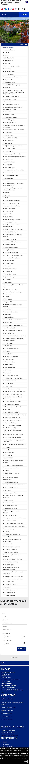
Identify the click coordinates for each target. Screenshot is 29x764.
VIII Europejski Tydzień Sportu (12, 534)
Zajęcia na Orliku (8, 299)
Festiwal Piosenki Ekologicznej (12, 85)
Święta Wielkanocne (9, 50)
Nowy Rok (7, 195)
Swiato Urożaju (8, 322)
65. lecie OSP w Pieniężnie (11, 356)
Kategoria (5, 626)
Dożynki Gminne (8, 409)
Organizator (5, 620)
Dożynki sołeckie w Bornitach (12, 389)
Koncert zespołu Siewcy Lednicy (12, 437)
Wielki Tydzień (8, 346)
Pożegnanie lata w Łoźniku (11, 311)
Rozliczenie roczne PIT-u (10, 515)
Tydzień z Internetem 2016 (11, 487)
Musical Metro (8, 386)
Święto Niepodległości (10, 167)
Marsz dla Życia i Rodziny (10, 584)
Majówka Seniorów (9, 74)
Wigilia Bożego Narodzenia (11, 175)
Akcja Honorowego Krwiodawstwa (13, 146)
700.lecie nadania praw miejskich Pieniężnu (12, 235)
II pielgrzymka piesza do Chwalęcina (13, 576)
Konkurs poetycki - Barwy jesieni (12, 154)
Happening (7, 470)
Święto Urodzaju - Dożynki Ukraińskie (14, 129)
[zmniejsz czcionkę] (20, 9)
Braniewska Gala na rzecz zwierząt (13, 320)
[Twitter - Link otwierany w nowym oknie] (11, 9)
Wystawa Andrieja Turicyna (11, 289)
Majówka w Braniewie (10, 381)
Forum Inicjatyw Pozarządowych (12, 401)
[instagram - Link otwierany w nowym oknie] (15, 9)
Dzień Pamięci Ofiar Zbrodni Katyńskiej (14, 526)
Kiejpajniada (7, 296)
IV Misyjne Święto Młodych (11, 232)
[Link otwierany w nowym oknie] (5, 9)
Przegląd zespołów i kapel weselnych (13, 394)
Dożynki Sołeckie (8, 135)
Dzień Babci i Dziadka (10, 208)
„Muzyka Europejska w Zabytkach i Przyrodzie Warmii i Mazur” (12, 108)
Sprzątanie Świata (9, 317)
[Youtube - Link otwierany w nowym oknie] (13, 9)
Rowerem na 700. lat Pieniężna (12, 242)
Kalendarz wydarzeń (8, 47)
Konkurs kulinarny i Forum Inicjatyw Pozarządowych (13, 293)
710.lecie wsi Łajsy (9, 452)
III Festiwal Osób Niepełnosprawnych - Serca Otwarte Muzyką (13, 339)
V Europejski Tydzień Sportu (11, 375)
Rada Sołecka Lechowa (10, 260)
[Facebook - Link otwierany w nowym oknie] (9, 9)
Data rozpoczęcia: (7, 633)
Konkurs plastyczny (9, 151)
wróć (4, 662)
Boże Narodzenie (8, 178)
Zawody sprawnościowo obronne (13, 76)
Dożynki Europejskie (9, 120)
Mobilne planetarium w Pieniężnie (13, 330)
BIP (2, 692)
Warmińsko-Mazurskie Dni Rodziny (13, 579)
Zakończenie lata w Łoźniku (11, 404)
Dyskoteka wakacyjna (10, 276)
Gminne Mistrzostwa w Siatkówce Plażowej (12, 305)
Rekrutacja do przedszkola (11, 493)
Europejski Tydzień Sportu (11, 247)
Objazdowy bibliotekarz (10, 362)
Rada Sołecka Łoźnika (9, 328)
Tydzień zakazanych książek (11, 468)
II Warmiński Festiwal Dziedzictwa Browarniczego (12, 398)
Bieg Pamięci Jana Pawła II (11, 505)
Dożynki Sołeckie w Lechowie (11, 412)
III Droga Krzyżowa (9, 502)
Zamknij (25, 761)
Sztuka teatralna (8, 159)
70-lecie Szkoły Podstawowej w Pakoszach (11, 555)
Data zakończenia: (7, 640)
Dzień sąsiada (8, 282)
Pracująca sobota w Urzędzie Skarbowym (15, 518)
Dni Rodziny (7, 370)
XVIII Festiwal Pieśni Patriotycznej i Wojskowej (12, 431)
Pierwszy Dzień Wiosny (10, 222)
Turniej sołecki (8, 111)
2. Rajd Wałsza (8, 164)
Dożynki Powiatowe (9, 333)
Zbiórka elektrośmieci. (10, 99)
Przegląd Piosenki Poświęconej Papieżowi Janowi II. (11, 225)
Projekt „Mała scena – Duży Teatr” (13, 417)
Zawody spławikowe (9, 244)
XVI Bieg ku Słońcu (9, 581)
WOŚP (6, 198)
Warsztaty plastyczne (9, 592)
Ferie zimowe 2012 (9, 211)
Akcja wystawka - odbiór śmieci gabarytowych (12, 540)
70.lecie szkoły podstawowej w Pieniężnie (11, 511)
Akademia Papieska (9, 71)
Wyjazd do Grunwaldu (10, 274)
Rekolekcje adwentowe (10, 172)
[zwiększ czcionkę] (24, 9)
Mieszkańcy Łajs (8, 455)
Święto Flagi (7, 68)
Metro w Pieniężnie (9, 263)
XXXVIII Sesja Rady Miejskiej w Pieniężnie (14, 444)
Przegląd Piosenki (9, 58)
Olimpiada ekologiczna (10, 268)
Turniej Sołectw (8, 132)
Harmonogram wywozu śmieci (12, 546)
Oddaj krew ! (7, 87)
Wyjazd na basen (8, 216)
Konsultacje (7, 587)
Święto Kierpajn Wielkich (10, 117)
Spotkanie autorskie (9, 148)
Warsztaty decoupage (9, 595)
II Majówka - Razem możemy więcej (13, 229)
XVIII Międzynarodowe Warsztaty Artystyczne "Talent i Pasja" (12, 426)
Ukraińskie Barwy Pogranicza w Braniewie (12, 474)
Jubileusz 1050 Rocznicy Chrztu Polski (14, 523)
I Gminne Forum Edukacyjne (11, 96)
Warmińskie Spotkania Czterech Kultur (14, 170)
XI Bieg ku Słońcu (8, 250)
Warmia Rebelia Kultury (10, 423)
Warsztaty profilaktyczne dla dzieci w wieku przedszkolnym (13, 184)
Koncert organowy (9, 528)
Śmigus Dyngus (8, 343)
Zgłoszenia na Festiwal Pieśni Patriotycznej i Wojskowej (11, 568)
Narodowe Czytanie (9, 564)
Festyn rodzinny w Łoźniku (11, 562)
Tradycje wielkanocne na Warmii (12, 348)
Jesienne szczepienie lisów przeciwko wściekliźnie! (13, 572)
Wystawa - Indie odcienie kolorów (13, 407)
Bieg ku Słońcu (8, 79)
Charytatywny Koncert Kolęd (11, 203)
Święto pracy (7, 63)
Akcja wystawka (8, 500)
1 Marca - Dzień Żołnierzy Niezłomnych (14, 485)
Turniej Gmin (7, 102)
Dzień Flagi (7, 531)
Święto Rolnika (8, 309)
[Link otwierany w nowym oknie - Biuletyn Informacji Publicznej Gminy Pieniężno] (2, 9)
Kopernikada (7, 372)
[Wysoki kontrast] (18, 9)
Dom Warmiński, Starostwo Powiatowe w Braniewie (14, 126)
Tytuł (4, 613)
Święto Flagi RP (8, 354)
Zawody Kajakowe (9, 114)
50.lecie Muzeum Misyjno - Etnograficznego (10, 478)
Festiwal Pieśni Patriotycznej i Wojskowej (14, 156)
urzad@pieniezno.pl (10, 687)
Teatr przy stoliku (8, 60)
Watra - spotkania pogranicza (11, 122)
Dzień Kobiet (7, 490)
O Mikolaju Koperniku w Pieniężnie (13, 378)
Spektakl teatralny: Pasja (10, 508)
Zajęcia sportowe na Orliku (11, 552)
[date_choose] (24, 636)
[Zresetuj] (22, 9)
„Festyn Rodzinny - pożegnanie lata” (13, 325)
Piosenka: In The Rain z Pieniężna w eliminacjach (13, 496)
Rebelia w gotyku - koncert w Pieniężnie (14, 420)
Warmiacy (7, 351)
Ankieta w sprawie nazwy (10, 589)
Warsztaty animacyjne (10, 239)
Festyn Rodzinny (8, 364)
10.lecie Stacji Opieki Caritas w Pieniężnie (15, 336)
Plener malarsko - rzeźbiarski (11, 104)
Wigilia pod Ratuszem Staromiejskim (13, 434)
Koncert (6, 55)
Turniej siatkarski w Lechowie (12, 258)
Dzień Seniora (8, 143)
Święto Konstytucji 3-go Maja (11, 66)
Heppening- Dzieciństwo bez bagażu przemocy (13, 461)
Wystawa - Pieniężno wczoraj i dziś (13, 255)
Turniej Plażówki (8, 271)
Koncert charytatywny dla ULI (12, 200)
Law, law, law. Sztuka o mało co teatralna (15, 391)
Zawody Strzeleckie (9, 162)
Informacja (7, 447)
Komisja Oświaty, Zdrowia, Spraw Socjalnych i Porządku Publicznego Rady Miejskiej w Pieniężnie (13, 92)
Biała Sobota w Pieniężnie (11, 482)
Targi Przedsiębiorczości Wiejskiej (13, 559)
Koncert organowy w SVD (10, 549)
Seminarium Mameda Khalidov (12, 206)
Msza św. (6, 52)
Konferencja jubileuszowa (11, 252)
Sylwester (6, 181)
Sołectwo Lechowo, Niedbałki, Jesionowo (14, 415)
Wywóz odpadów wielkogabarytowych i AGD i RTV (14, 441)
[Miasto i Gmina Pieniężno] (26, 2)
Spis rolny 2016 (8, 544)
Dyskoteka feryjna (9, 214)
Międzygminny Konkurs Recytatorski (13, 465)
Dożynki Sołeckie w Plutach (11, 137)
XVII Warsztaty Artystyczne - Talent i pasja (13, 285)
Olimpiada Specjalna (9, 82)
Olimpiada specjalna (9, 367)
